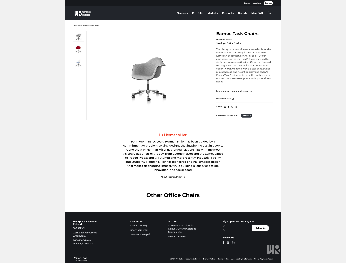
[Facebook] (223, 242)
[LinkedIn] (233, 242)
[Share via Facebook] (228, 107)
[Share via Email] (225, 107)
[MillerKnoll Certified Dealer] (80, 259)
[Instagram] (228, 242)
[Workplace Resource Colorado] (86, 13)
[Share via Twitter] (232, 107)
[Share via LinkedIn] (236, 107)
